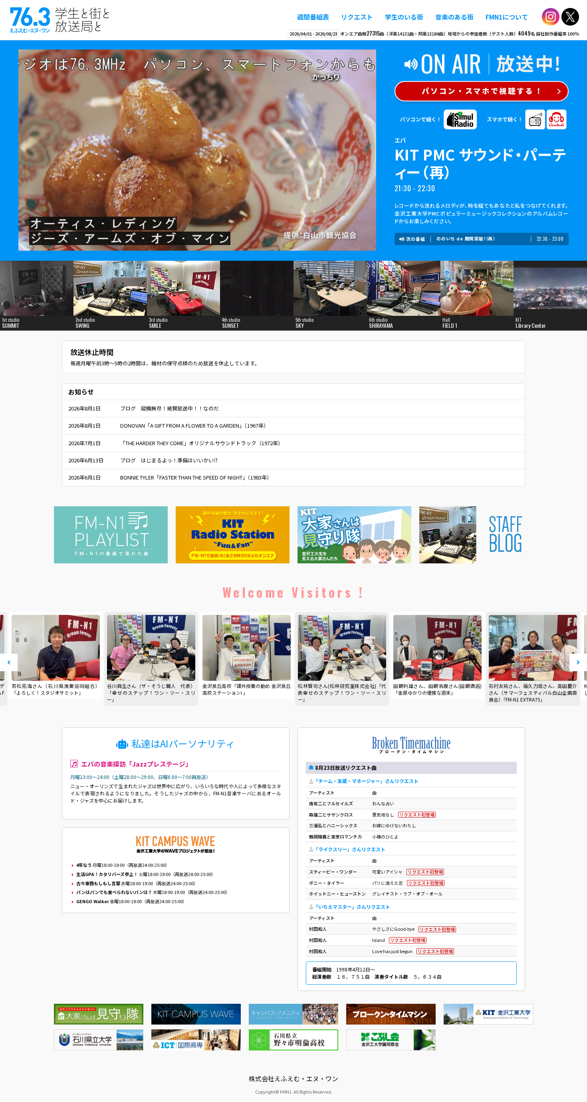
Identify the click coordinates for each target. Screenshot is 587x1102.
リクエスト (357, 17)
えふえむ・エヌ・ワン (59, 20)
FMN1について (507, 17)
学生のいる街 (404, 17)
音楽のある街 (454, 17)
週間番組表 (313, 17)
